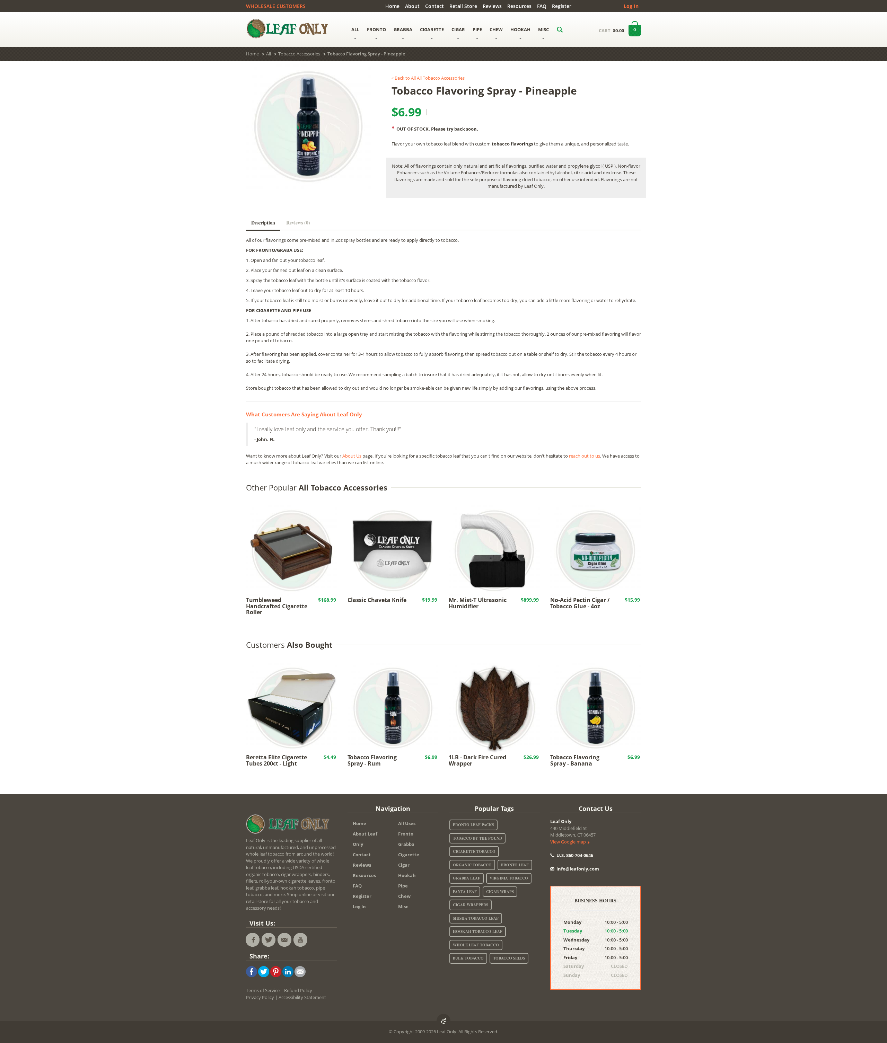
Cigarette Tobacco (474, 851)
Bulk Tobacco (468, 958)
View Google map (568, 842)
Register (561, 6)
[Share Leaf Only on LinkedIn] (287, 971)
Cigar (404, 865)
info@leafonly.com (577, 869)
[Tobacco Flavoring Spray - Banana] (595, 707)
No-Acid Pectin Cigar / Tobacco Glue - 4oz (580, 603)
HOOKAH (520, 29)
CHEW (496, 29)
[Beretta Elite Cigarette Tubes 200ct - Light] (291, 707)
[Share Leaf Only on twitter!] (263, 971)
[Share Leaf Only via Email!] (300, 971)
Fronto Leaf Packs (473, 825)
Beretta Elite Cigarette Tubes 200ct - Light (276, 760)
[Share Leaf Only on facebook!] (251, 971)
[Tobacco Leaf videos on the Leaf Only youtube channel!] (300, 939)
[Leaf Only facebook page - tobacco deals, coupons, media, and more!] (252, 939)
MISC (543, 29)
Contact (434, 6)
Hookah (407, 875)
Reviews (492, 6)
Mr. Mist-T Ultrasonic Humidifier (478, 603)
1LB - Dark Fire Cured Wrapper (477, 760)
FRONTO (376, 29)
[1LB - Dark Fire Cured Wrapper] (494, 707)
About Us (351, 456)
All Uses (406, 823)
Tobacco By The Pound (477, 838)
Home (392, 6)
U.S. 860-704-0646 (574, 855)
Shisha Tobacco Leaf (476, 918)
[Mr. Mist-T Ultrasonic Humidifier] (494, 550)
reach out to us (584, 456)
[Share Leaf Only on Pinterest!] (275, 971)
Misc (403, 906)
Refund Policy (298, 990)
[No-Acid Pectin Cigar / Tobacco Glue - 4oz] (595, 550)
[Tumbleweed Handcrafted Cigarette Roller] (291, 550)
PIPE (477, 29)
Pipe (403, 886)
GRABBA (403, 29)
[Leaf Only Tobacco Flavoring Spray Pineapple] (308, 126)
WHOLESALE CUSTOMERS (276, 6)
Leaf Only (560, 821)
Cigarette (408, 854)
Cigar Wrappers (470, 905)
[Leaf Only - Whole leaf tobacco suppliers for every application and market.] (291, 28)
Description (263, 222)
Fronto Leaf (515, 865)
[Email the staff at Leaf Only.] (284, 939)
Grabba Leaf (466, 878)
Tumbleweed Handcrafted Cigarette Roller (276, 606)
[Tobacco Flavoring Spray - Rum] (393, 707)
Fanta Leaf (465, 891)
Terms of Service (263, 990)
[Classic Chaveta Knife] (393, 550)
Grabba (406, 844)
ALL (355, 29)
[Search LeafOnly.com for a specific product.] (560, 29)
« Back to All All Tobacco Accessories (428, 78)
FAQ (541, 6)
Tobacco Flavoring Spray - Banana (574, 760)
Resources (519, 6)
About (412, 6)
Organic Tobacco (472, 865)
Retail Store (463, 6)
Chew (404, 896)
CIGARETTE (432, 29)
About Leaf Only (365, 839)
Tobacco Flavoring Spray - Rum (372, 760)
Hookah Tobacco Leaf (477, 931)
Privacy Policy (260, 997)
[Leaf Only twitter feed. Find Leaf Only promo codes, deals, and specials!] (268, 939)
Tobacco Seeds (509, 958)
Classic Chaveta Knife (377, 600)
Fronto (405, 834)
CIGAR (458, 29)
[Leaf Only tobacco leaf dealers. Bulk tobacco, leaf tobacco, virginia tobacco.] (289, 825)
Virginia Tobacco (509, 878)
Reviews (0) (298, 222)
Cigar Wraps (500, 891)
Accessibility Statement (302, 997)
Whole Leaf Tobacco (476, 945)
